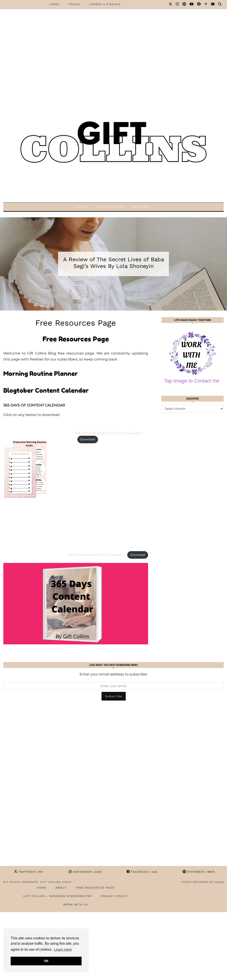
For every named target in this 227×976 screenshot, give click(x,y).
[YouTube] (192, 4)
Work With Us (75, 904)
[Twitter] (171, 4)
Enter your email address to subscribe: (113, 674)
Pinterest (200, 871)
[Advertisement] (113, 31)
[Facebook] (199, 4)
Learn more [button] (63, 949)
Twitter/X (30, 871)
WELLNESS (141, 206)
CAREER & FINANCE (105, 4)
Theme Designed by (202, 882)
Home (42, 887)
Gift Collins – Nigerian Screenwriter (57, 896)
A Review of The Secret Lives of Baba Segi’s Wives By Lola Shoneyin (113, 262)
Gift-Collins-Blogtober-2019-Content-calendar (108, 433)
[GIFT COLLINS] (113, 137)
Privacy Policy (114, 896)
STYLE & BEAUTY (110, 206)
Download (87, 439)
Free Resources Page (95, 887)
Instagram (87, 871)
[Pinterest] (184, 4)
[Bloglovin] (206, 4)
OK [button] (46, 961)
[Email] (213, 4)
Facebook (143, 871)
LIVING (82, 206)
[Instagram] (177, 4)
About (61, 887)
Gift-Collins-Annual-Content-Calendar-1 (96, 554)
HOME (54, 4)
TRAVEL (74, 4)
